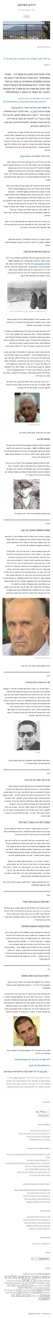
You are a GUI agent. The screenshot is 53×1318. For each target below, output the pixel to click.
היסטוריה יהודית (37, 1282)
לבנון (29, 1081)
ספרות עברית (26, 1290)
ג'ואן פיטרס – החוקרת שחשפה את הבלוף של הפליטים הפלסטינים (28, 1163)
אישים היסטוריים (44, 1081)
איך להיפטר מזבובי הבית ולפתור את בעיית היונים (33, 1172)
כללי (13, 1285)
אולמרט (26, 1274)
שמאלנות (45, 1295)
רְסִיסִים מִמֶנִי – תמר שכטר (41, 1243)
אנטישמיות (46, 1280)
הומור (48, 1283)
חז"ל (43, 1285)
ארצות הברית (17, 1280)
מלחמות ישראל (21, 1081)
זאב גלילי (39, 1078)
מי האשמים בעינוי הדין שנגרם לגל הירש (36, 1196)
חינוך (39, 1285)
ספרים (19, 1290)
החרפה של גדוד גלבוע (37, 1065)
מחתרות (35, 1288)
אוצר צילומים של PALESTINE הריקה (37, 1169)
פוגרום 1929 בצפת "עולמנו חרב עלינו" (37, 1199)
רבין (36, 1087)
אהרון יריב (31, 1084)
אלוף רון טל (16, 1084)
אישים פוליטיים (15, 1277)
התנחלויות (17, 1283)
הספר (23, 1283)
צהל (14, 1081)
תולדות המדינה (21, 1295)
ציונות (25, 1292)
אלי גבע (9, 1084)
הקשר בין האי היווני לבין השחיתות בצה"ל (30, 1059)
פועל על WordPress (34, 1313)
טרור (30, 1285)
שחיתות (9, 1081)
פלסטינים (37, 1292)
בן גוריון (10, 1280)
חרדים (35, 1285)
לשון (8, 1285)
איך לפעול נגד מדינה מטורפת (40, 1130)
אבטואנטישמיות (43, 1274)
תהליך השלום (36, 1295)
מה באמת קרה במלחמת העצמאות (38, 1202)
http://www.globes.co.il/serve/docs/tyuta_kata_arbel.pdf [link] (24, 101)
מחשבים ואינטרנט (44, 1288)
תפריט (26, 16)
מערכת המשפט (43, 1290)
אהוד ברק (32, 1274)
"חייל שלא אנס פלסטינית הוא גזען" (38, 1160)
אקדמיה (40, 1280)
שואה (19, 1292)
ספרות (32, 1290)
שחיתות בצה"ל (29, 1087)
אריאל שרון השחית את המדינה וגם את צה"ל (26, 58)
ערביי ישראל (12, 1290)
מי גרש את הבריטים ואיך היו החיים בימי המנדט (34, 1133)
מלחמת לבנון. (25, 156)
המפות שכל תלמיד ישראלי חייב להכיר (37, 1166)
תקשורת (47, 1084)
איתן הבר (24, 1084)
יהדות (25, 1285)
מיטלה (41, 1087)
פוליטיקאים (46, 1292)
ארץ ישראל (29, 1280)
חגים (47, 1285)
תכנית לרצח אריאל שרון (15, 1087)
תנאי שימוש (46, 1313)
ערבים (6, 1290)
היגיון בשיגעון (26, 4)
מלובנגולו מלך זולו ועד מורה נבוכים (38, 1136)
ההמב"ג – (33, 111)
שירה (7, 1292)
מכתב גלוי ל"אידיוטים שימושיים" (39, 1139)
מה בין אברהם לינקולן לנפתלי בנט (38, 1193)
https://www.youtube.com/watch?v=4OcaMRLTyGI (32, 1190)
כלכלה (18, 1285)
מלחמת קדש (39, 264)
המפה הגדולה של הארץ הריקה (39, 1175)
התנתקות (35, 1081)
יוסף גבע (47, 1087)
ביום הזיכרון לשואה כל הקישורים (39, 1229)
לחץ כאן (43, 1072)
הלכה (27, 1283)
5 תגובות (47, 65)
